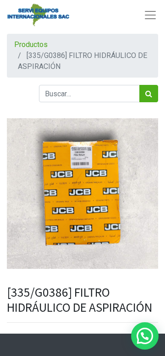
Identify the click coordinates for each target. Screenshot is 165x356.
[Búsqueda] (148, 93)
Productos (31, 44)
